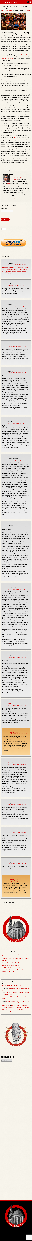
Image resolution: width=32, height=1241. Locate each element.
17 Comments (27, 10)
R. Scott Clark (7, 10)
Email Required (5, 208)
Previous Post (5, 252)
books (8, 183)
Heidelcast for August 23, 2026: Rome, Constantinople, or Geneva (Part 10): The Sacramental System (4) (13, 969)
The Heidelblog (9, 2)
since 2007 (20, 32)
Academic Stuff (9, 233)
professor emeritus (11, 185)
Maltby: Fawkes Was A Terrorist (10, 965)
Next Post (27, 252)
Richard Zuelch (13, 703)
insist (15, 137)
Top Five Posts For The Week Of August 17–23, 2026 (15, 962)
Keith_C (10, 763)
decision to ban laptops (7, 58)
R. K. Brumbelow (13, 831)
